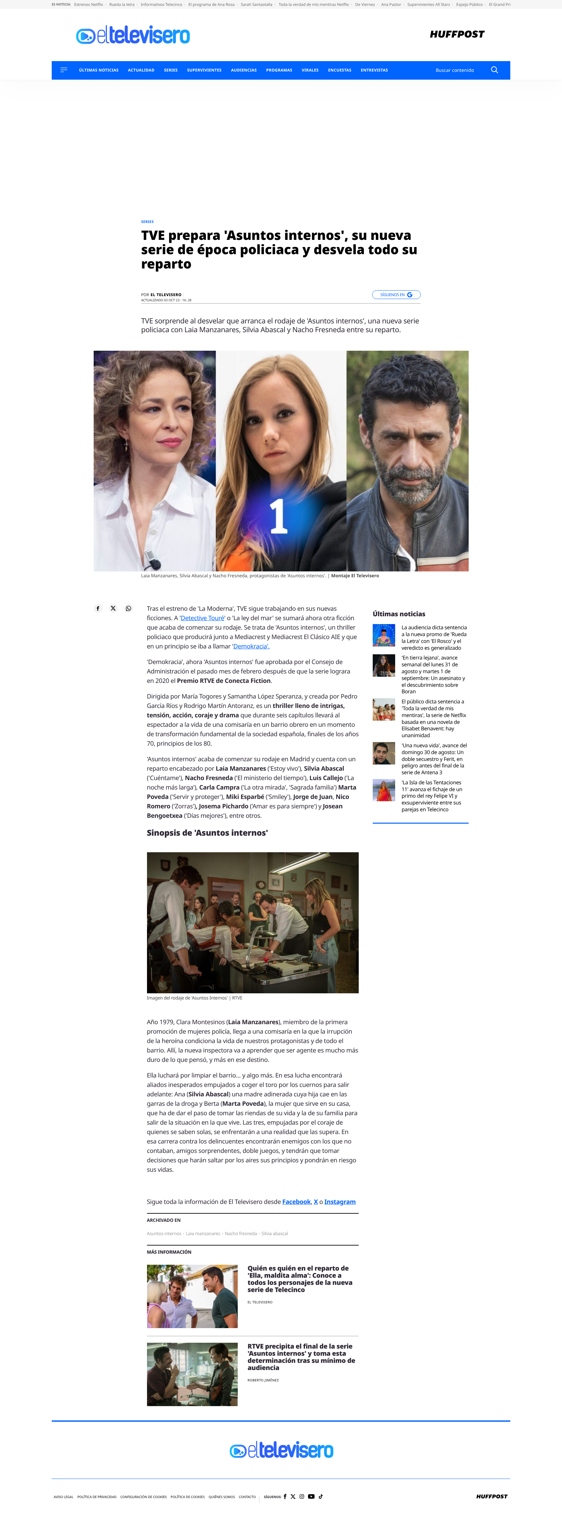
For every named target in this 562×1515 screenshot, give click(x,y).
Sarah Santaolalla (257, 4)
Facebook (296, 1201)
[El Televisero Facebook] (285, 1497)
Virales (310, 70)
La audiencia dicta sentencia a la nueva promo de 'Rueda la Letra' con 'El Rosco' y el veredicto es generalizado (434, 637)
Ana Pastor (391, 4)
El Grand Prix (501, 4)
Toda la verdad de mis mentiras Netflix (314, 4)
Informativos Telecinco (162, 4)
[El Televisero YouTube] (311, 1497)
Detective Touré (202, 618)
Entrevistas (374, 70)
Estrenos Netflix (89, 4)
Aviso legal (64, 1497)
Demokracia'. (251, 646)
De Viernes (365, 4)
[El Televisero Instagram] (302, 1497)
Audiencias (244, 70)
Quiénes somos (221, 1497)
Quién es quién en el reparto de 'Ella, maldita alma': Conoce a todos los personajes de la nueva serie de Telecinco (300, 1279)
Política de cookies (188, 1497)
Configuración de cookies (143, 1497)
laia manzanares (203, 1234)
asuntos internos (164, 1234)
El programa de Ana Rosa (212, 4)
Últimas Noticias (99, 70)
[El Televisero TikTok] (321, 1497)
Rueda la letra (122, 4)
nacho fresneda (241, 1234)
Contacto (247, 1497)
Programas (279, 70)
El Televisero (166, 295)
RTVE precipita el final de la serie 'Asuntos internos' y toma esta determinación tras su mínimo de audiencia (301, 1357)
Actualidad (141, 70)
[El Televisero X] (293, 1497)
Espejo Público (470, 4)
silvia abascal (274, 1234)
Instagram (340, 1201)
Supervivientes (204, 70)
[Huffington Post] (457, 35)
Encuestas (340, 70)
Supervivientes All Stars (429, 4)
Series (171, 70)
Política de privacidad (96, 1497)
